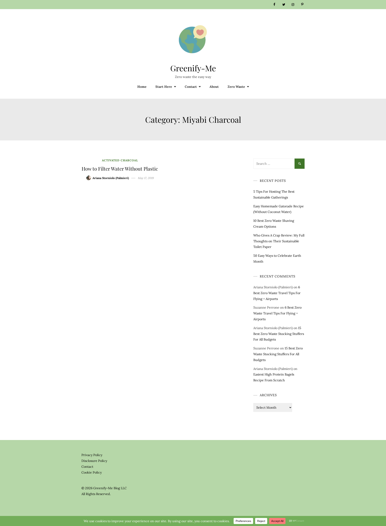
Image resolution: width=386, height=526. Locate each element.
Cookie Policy (91, 472)
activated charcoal (120, 160)
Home (142, 87)
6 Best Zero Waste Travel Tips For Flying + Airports (277, 293)
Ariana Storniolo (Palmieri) (110, 178)
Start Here (163, 87)
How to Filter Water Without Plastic (120, 168)
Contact (191, 87)
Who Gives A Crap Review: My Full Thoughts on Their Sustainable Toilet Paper (278, 241)
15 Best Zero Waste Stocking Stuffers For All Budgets (278, 334)
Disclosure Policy (94, 461)
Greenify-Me (193, 68)
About (214, 87)
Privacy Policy (91, 455)
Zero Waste (236, 87)
